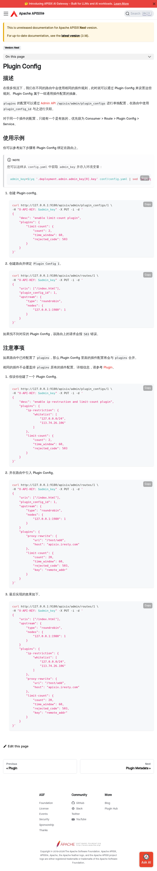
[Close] (154, 4)
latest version (70, 36)
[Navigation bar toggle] (6, 13)
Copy (145, 178)
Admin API (48, 103)
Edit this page (18, 746)
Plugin (108, 367)
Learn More (121, 4)
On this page (15, 57)
